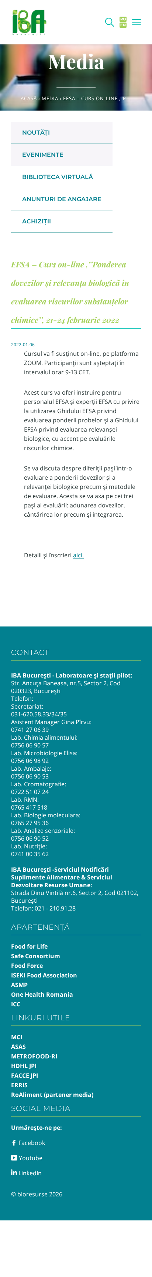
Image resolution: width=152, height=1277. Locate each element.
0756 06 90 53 (30, 776)
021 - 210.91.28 (55, 908)
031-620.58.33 (30, 714)
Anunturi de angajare (61, 199)
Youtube (29, 1158)
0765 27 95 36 (30, 823)
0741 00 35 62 (30, 854)
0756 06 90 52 (30, 838)
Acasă (29, 98)
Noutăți (36, 132)
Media (50, 98)
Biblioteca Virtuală (57, 176)
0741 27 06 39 (30, 730)
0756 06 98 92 (30, 761)
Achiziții (36, 221)
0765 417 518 (29, 807)
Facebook (31, 1143)
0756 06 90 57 (30, 745)
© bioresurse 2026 (36, 1194)
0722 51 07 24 (30, 792)
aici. (78, 555)
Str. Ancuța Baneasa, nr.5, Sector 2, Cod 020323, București (66, 687)
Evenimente (42, 154)
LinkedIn (29, 1173)
